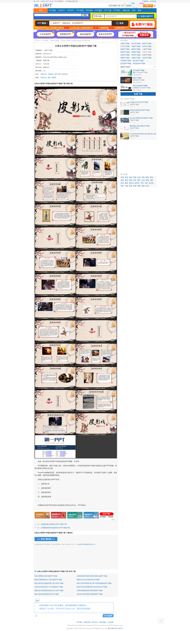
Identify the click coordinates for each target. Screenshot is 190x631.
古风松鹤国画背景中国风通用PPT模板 (90, 590)
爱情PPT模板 (125, 52)
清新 (151, 180)
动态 (147, 186)
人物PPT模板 (146, 49)
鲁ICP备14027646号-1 (115, 628)
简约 (122, 186)
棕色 (130, 180)
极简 (126, 183)
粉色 (122, 180)
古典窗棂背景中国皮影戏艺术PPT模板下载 (55, 528)
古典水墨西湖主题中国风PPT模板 (45, 576)
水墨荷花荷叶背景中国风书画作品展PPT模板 (92, 576)
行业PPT (61, 10)
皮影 (49, 77)
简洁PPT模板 (136, 43)
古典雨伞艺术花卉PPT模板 (139, 102)
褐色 (147, 180)
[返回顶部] (161, 621)
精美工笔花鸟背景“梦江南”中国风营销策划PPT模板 (94, 583)
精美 (134, 186)
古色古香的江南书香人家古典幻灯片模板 (143, 134)
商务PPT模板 (146, 43)
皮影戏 (53, 77)
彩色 (126, 177)
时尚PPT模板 (146, 46)
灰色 (134, 180)
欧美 (130, 186)
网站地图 (103, 622)
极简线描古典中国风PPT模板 (140, 126)
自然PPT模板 (125, 55)
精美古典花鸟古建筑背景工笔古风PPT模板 (48, 583)
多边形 (151, 183)
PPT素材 (89, 10)
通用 (143, 186)
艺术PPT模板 (125, 46)
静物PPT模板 (125, 49)
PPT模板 (52, 10)
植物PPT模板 (125, 58)
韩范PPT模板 (136, 55)
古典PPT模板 (54, 40)
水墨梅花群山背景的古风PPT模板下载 (54, 524)
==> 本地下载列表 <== (46, 539)
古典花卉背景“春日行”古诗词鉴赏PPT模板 (48, 587)
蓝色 (130, 177)
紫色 (126, 180)
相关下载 (58, 74)
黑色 (134, 177)
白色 (143, 180)
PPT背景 (80, 10)
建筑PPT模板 (136, 49)
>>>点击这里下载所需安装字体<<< (85, 544)
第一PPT (37, 40)
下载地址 (51, 74)
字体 (133, 10)
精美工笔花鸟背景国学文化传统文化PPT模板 (92, 587)
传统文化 (43, 77)
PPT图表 (98, 10)
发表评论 (65, 74)
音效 (139, 10)
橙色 (147, 177)
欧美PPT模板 (146, 55)
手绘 (142, 183)
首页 (40, 10)
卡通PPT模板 (136, 46)
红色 (139, 177)
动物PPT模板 (136, 58)
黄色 (151, 177)
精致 (139, 186)
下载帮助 (145, 1)
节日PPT (70, 10)
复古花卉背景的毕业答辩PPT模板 (141, 118)
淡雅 (122, 177)
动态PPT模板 (146, 58)
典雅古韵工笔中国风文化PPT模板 (88, 580)
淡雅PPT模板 (125, 43)
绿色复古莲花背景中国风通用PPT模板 (90, 594)
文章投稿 (153, 1)
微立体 (131, 183)
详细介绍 (43, 74)
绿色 (143, 177)
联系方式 (95, 622)
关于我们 (80, 622)
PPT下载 (107, 10)
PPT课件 (117, 10)
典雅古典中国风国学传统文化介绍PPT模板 (48, 590)
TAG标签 (110, 622)
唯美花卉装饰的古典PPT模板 (140, 110)
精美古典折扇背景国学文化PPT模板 (46, 594)
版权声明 (87, 622)
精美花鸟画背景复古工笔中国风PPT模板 (48, 580)
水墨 (126, 186)
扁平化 (137, 183)
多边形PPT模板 (126, 63)
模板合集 (126, 10)
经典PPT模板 (136, 52)
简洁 (122, 183)
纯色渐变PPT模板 (139, 63)
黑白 (139, 180)
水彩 (146, 183)
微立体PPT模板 (138, 60)
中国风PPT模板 (126, 60)
